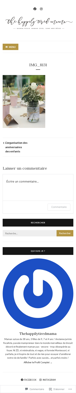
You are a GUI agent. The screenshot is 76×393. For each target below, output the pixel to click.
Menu (12, 47)
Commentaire (59, 206)
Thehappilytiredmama (38, 333)
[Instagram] (41, 8)
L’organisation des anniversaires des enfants (16, 147)
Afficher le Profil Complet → (38, 362)
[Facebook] (35, 8)
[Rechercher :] (38, 233)
